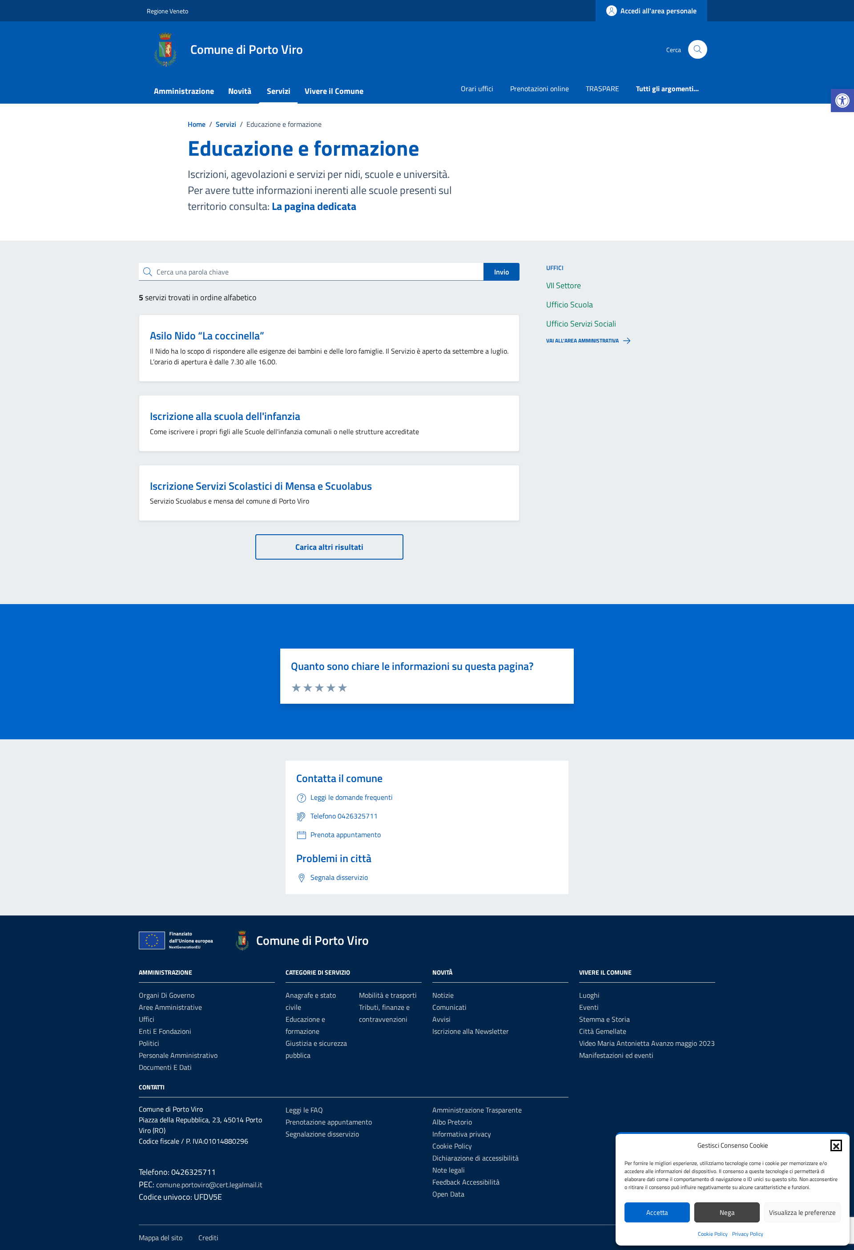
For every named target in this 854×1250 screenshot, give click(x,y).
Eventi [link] (589, 1007)
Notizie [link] (443, 995)
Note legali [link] (448, 1170)
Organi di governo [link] (166, 995)
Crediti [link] (208, 1237)
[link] (842, 100)
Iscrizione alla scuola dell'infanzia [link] (225, 416)
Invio (501, 271)
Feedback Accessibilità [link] (466, 1182)
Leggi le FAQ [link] (304, 1110)
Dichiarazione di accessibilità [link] (475, 1158)
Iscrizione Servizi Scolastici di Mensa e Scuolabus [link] (261, 486)
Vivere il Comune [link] (334, 91)
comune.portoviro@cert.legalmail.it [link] (209, 1184)
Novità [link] (239, 91)
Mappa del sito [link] (160, 1237)
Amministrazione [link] (184, 91)
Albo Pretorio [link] (452, 1122)
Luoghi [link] (589, 995)
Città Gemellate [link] (602, 1031)
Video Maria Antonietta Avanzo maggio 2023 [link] (647, 1043)
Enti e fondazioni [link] (165, 1031)
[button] (836, 1145)
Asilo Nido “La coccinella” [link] (207, 335)
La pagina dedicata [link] (314, 206)
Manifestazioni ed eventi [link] (616, 1055)
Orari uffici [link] (477, 88)
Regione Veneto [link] (167, 11)
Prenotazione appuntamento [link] (329, 1122)
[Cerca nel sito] (697, 49)
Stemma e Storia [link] (604, 1019)
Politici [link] (149, 1043)
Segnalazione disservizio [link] (322, 1134)
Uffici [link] (146, 1019)
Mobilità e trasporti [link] (388, 995)
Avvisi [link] (441, 1019)
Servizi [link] (278, 91)
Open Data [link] (448, 1194)
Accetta (657, 1212)
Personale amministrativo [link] (178, 1055)
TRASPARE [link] (602, 88)
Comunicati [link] (449, 1007)
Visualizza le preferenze (802, 1212)
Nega (727, 1212)
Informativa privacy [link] (461, 1134)
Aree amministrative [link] (170, 1007)
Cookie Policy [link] (713, 1234)
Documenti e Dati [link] (165, 1067)
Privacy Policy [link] (747, 1234)
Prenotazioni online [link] (539, 88)
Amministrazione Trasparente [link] (477, 1110)
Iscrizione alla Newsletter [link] (470, 1031)
